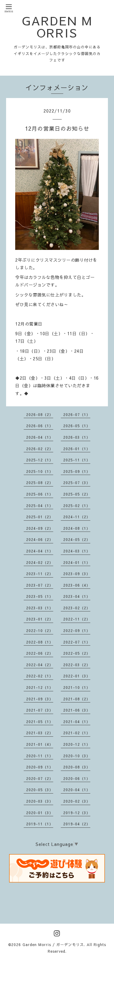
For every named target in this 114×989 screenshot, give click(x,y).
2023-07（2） (39, 585)
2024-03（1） (76, 551)
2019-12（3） (76, 812)
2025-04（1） (39, 505)
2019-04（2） (76, 823)
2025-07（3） (76, 482)
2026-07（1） (76, 414)
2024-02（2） (39, 562)
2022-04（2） (39, 664)
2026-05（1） (76, 425)
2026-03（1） (76, 437)
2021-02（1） (76, 732)
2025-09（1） (76, 471)
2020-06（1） (76, 778)
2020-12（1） (76, 744)
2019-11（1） (39, 823)
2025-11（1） (76, 459)
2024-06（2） (39, 539)
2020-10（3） (76, 755)
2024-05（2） (76, 539)
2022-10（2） (39, 630)
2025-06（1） (39, 494)
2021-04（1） (76, 721)
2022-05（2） (76, 653)
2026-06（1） (39, 425)
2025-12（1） (39, 459)
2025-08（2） (39, 482)
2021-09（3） (39, 698)
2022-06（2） (39, 653)
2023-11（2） (39, 573)
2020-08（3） (76, 767)
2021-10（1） (76, 687)
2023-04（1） (76, 596)
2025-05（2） (76, 494)
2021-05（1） (39, 721)
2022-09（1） (76, 630)
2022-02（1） (39, 675)
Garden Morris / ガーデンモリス (53, 944)
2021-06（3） (76, 710)
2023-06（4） (76, 585)
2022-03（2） (76, 664)
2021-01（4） (39, 744)
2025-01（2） (39, 516)
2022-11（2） (76, 619)
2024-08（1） (76, 528)
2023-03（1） (39, 607)
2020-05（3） (39, 789)
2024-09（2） (39, 528)
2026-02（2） (39, 448)
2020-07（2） (39, 778)
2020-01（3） (39, 812)
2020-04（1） (76, 789)
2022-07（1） (76, 642)
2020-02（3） (76, 801)
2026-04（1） (39, 437)
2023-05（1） (39, 596)
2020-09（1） (39, 767)
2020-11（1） (39, 755)
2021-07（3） (39, 710)
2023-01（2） (39, 619)
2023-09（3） (76, 573)
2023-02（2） (76, 607)
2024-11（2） (76, 516)
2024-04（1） (39, 551)
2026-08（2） (39, 414)
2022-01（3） (76, 675)
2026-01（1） (76, 448)
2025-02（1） (76, 505)
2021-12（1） (39, 687)
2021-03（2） (39, 732)
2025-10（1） (39, 471)
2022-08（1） (39, 642)
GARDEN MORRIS (57, 26)
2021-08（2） (76, 698)
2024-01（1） (76, 562)
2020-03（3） (39, 801)
